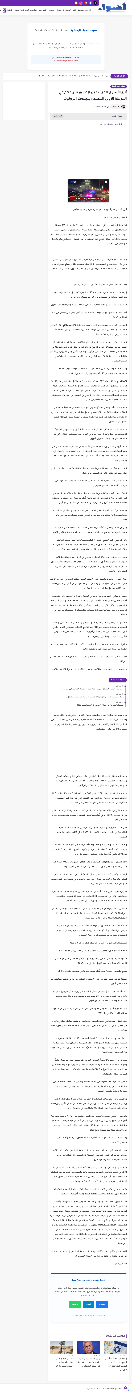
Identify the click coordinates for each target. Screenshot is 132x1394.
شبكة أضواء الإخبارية (96, 1389)
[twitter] (95, 3)
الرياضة (51, 10)
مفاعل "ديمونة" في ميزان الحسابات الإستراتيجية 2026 (100, 705)
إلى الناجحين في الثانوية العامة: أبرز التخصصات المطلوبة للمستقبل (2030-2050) (74, 76)
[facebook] (90, 3)
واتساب (75, 1304)
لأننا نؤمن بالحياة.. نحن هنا (111, 124)
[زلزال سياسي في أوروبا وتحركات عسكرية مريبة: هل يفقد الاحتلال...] (88, 1347)
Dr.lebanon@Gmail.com (66, 61)
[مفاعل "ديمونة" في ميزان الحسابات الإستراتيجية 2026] (61, 1347)
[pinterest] (86, 3)
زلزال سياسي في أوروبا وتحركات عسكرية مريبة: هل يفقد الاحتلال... (94, 697)
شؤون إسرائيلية (118, 86)
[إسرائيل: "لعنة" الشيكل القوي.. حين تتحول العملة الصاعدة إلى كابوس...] (115, 1347)
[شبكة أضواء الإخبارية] (112, 7)
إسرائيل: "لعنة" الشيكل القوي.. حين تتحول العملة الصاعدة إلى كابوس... (92, 689)
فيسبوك (102, 1304)
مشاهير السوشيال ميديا (25, 10)
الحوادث (43, 10)
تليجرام (88, 1304)
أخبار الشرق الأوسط (66, 10)
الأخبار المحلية (84, 10)
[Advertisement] (88, 153)
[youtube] (76, 3)
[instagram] (81, 3)
